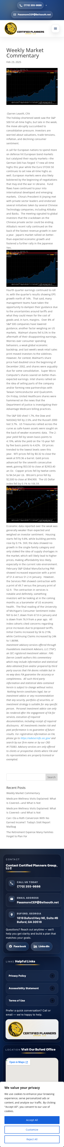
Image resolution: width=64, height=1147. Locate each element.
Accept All (32, 1120)
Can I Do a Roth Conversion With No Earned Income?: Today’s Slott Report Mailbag (28, 822)
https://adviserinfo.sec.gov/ (35, 738)
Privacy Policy (17, 975)
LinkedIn (44, 946)
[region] (32, 1114)
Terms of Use (17, 1000)
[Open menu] (55, 28)
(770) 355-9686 (33, 5)
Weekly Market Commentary (23, 793)
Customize (32, 1129)
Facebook (20, 946)
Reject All (32, 1139)
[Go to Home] (24, 28)
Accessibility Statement (24, 988)
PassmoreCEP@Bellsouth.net (34, 14)
